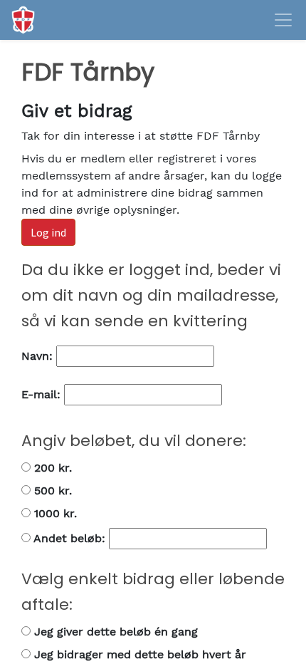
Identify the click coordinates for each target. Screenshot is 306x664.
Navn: (38, 356)
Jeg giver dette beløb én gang (114, 631)
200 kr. (51, 467)
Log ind (48, 232)
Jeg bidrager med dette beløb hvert (138, 654)
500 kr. (51, 490)
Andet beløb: (70, 538)
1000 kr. (54, 513)
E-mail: (42, 394)
